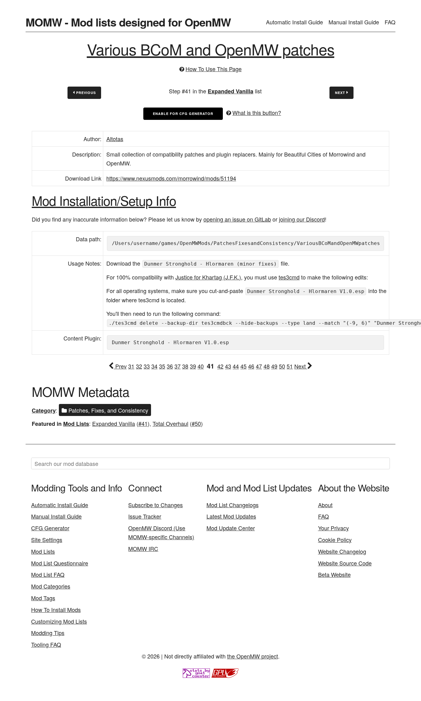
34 (154, 366)
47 (259, 366)
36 (170, 366)
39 (193, 366)
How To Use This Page (214, 69)
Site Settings (46, 540)
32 (139, 366)
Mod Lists (76, 424)
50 (282, 366)
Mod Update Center (230, 528)
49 (274, 366)
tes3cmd (289, 277)
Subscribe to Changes (155, 505)
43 (228, 366)
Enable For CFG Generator (183, 113)
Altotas (114, 139)
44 (236, 366)
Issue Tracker (144, 516)
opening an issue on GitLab (237, 219)
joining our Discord (302, 219)
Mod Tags (43, 598)
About (325, 505)
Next (340, 92)
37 (177, 366)
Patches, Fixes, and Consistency (107, 410)
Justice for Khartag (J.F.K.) (208, 277)
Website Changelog (342, 551)
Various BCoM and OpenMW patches (210, 49)
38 (185, 366)
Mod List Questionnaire (59, 563)
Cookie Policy (335, 540)
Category (44, 410)
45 (243, 366)
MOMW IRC (143, 548)
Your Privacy (333, 528)
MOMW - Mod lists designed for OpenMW (128, 22)
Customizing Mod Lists (59, 621)
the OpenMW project (252, 656)
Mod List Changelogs (232, 505)
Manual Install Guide (354, 22)
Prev (120, 366)
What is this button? (256, 112)
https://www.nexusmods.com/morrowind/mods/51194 (171, 178)
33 (147, 366)
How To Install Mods (56, 609)
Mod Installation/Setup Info (104, 200)
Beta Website (334, 574)
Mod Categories (50, 586)
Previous (85, 92)
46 (251, 366)
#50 (196, 423)
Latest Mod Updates (231, 516)
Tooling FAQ (46, 644)
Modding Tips (47, 633)
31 (131, 366)
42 (220, 366)
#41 (143, 423)
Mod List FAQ (47, 574)
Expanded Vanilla (230, 91)
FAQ (390, 22)
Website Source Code (345, 563)
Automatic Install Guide (294, 22)
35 (162, 366)
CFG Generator (50, 528)
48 (267, 366)
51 (290, 366)
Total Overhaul (170, 423)
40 (201, 366)
